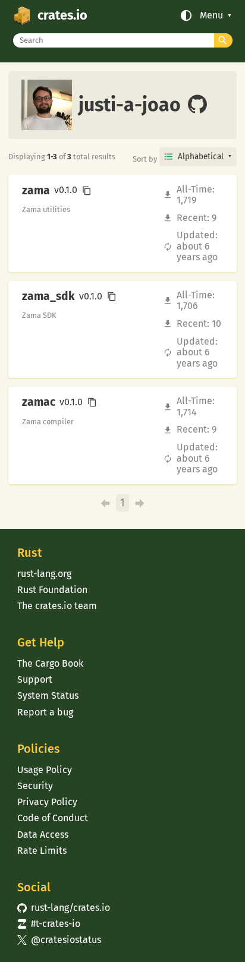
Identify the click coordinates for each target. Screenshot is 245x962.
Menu (211, 15)
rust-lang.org (44, 573)
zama (36, 190)
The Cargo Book (50, 663)
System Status (47, 695)
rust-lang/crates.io (63, 907)
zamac (38, 402)
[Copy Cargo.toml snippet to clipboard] (87, 190)
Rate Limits (42, 850)
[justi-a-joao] (197, 105)
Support (34, 679)
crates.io (62, 15)
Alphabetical (201, 157)
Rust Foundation (52, 589)
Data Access (42, 834)
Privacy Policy (47, 802)
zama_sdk (48, 296)
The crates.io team (57, 605)
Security (35, 785)
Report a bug (45, 712)
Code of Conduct (52, 818)
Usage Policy (44, 769)
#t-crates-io (48, 923)
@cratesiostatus (59, 939)
